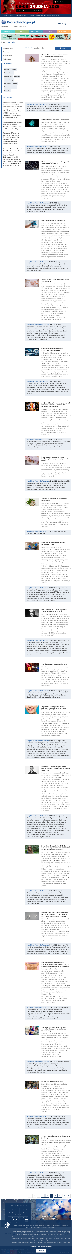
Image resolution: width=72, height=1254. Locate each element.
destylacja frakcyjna (48, 697)
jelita (50, 485)
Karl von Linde (55, 695)
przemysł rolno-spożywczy (57, 1016)
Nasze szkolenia (29, 15)
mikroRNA (44, 949)
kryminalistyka (37, 150)
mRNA (50, 949)
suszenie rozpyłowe (41, 1016)
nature (51, 448)
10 (60, 1195)
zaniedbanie (38, 1118)
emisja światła (37, 697)
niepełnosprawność (33, 335)
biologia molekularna (58, 152)
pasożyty (30, 1187)
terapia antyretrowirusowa (36, 947)
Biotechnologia (8, 48)
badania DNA (41, 148)
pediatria (44, 337)
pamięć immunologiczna (58, 751)
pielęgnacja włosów (51, 106)
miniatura (63, 901)
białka (63, 487)
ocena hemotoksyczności (55, 834)
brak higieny (47, 1118)
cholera (35, 646)
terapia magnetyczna (44, 592)
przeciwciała (31, 644)
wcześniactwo (31, 327)
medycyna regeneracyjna (54, 446)
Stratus (49, 828)
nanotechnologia (32, 211)
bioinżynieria (41, 1072)
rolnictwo (60, 1179)
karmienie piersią (32, 333)
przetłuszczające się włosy (35, 106)
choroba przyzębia (33, 753)
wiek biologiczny (54, 895)
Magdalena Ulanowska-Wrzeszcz (38, 104)
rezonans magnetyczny (34, 598)
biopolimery (42, 211)
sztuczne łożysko (62, 329)
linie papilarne (51, 148)
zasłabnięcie (50, 266)
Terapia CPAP (54, 327)
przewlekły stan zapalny (61, 949)
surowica (61, 642)
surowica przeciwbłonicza (58, 648)
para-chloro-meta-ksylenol (45, 383)
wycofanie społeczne (58, 1118)
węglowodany (49, 487)
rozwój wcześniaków (52, 331)
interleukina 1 (37, 745)
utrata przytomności (59, 264)
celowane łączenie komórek (36, 446)
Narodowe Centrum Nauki (55, 897)
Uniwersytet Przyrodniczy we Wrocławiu (50, 1066)
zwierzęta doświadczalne (35, 1070)
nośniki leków (60, 818)
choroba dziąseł (55, 755)
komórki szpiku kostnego (42, 747)
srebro (59, 205)
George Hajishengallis (53, 749)
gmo (44, 1181)
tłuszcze (57, 487)
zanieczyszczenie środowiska (59, 389)
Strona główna (8, 15)
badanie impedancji (45, 832)
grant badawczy (61, 820)
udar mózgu (56, 828)
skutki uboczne (45, 594)
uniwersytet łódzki (38, 901)
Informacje (8, 31)
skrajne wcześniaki (43, 327)
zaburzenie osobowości (59, 1125)
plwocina (30, 650)
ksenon (62, 693)
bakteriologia (31, 642)
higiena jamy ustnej (47, 757)
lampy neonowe (48, 693)
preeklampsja (43, 895)
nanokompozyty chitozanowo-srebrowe (55, 209)
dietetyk (29, 487)
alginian (50, 1014)
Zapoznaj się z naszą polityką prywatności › (41, 1246)
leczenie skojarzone (57, 596)
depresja (29, 1068)
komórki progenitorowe (58, 747)
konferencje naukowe (34, 822)
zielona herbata (43, 110)
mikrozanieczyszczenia (46, 391)
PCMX (57, 383)
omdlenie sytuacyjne (61, 268)
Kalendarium (19, 15)
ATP (38, 949)
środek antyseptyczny (50, 385)
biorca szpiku (45, 751)
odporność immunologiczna (36, 749)
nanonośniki (31, 1183)
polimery (47, 837)
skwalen (29, 533)
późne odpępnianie (41, 339)
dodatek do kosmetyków (57, 387)
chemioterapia (31, 592)
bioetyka (6, 69)
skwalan (63, 531)
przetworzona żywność (40, 485)
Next (29, 1199)
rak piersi (64, 590)
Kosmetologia (7, 55)
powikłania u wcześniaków (36, 331)
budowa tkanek (58, 444)
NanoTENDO (31, 837)
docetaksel (42, 828)
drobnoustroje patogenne (35, 648)
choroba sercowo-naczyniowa (49, 753)
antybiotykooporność (34, 209)
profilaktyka (35, 903)
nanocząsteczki (52, 205)
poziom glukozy (32, 489)
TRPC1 (41, 600)
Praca (50, 31)
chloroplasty (31, 1177)
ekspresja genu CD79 (45, 953)
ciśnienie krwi (47, 264)
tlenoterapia (44, 335)
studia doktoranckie (48, 820)
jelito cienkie (43, 1009)
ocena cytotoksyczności (61, 830)
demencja (49, 1120)
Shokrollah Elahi (32, 953)
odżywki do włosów (37, 108)
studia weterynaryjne (34, 1064)
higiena (60, 653)
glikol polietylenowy (48, 822)
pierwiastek (38, 693)
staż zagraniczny (49, 893)
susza (35, 1187)
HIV (65, 953)
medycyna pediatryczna (48, 329)
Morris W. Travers (44, 695)
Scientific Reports (32, 895)
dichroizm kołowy (33, 832)
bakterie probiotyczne (55, 1009)
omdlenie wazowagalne (34, 264)
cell (34, 755)
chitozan (65, 205)
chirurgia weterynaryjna (52, 1070)
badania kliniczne (8, 72)
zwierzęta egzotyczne (40, 1068)
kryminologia (47, 150)
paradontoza (65, 755)
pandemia (17, 76)
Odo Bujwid (65, 640)
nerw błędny (31, 266)
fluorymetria (39, 830)
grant (46, 901)
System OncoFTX (56, 594)
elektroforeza (48, 830)
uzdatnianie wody (59, 646)
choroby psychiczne (39, 1120)
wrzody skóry (50, 1122)
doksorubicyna (64, 592)
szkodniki (41, 1187)
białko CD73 (32, 949)
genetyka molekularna (43, 152)
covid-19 (15, 83)
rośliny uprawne (42, 1175)
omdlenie (64, 262)
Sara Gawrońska (43, 489)
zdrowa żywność (38, 487)
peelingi (63, 108)
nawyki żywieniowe (59, 485)
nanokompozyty (32, 205)
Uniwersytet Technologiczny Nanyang (39, 1011)
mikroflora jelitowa (41, 1014)
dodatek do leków (43, 387)
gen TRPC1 (55, 592)
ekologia (29, 393)
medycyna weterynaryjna (50, 1064)
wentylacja (30, 339)
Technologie (7, 59)
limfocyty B (54, 745)
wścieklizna (55, 650)
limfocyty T (46, 745)
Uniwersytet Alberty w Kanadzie (57, 951)
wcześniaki (63, 331)
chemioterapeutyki (33, 594)
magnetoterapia (49, 600)
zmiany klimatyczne (63, 1183)
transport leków (39, 824)
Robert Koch (60, 644)
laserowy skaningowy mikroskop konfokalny (41, 1179)
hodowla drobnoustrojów (42, 650)
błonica (46, 648)
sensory (38, 826)
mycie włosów (63, 106)
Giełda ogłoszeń (63, 31)
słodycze (52, 489)
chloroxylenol (31, 383)
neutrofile (30, 747)
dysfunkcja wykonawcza (43, 1125)
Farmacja (6, 52)
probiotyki (64, 1007)
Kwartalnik (39, 15)
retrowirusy (30, 951)
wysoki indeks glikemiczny (42, 483)
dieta (62, 110)
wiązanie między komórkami (43, 444)
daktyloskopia (31, 148)
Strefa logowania (65, 24)
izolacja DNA (31, 152)
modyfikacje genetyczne (35, 1181)
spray (54, 1183)
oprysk (49, 1183)
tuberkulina (40, 642)
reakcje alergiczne (33, 391)
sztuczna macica (54, 335)
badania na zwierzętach (55, 1068)
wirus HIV (64, 945)
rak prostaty (46, 598)
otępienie (36, 1122)
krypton (56, 693)
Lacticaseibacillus (32, 1009)
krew (28, 270)
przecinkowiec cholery (45, 646)
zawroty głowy (40, 266)
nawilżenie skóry (32, 110)
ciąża (28, 903)
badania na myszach (33, 757)
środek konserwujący (34, 389)
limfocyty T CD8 (58, 953)
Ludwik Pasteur (50, 644)
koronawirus (7, 83)
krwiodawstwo (36, 270)
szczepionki (54, 642)
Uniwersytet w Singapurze (51, 590)
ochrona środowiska (61, 391)
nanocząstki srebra (50, 207)
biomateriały (61, 207)
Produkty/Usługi (36, 31)
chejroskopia (56, 150)
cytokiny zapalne (40, 951)
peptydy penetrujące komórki (54, 1177)
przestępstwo (60, 148)
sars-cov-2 (7, 90)
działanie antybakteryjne (35, 207)
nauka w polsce (8, 76)
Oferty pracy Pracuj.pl (51, 15)
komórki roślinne (52, 1181)
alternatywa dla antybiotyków (37, 1018)
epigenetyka (59, 893)
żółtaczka (55, 333)
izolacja (29, 1120)
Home (3, 42)
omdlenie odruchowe (46, 268)
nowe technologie (9, 80)
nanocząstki (42, 205)
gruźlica (47, 642)
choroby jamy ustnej (62, 1122)
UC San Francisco (56, 441)
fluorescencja (40, 1177)
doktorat (38, 820)
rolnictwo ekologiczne (34, 1185)
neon (62, 691)
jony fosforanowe (59, 1014)
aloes (28, 108)
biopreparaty (40, 644)
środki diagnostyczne (52, 824)
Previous (6, 1199)
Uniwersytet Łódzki (40, 818)
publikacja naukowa (42, 448)
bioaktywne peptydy (54, 1175)
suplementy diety (53, 1018)
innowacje (13, 69)
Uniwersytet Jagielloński (49, 653)
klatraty (58, 697)
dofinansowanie (54, 901)
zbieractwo (30, 1125)
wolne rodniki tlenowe (43, 596)
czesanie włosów (54, 110)
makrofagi (62, 745)
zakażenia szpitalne (45, 333)
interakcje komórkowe (42, 441)
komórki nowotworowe (59, 598)
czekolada (30, 483)
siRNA (44, 834)
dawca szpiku (36, 751)
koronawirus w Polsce (10, 87)
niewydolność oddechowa (56, 337)
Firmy (22, 31)
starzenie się (42, 897)
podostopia (65, 150)
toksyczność (45, 389)
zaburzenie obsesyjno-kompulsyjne (38, 1127)
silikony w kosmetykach (52, 108)
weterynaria (65, 1061)
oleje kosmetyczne (39, 533)
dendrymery (51, 818)
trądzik (67, 481)
